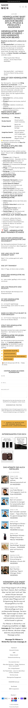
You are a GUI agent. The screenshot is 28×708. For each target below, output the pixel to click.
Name (3, 375)
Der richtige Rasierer (14, 668)
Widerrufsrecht (14, 655)
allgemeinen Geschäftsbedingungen (15, 410)
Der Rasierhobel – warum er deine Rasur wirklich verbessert (14, 671)
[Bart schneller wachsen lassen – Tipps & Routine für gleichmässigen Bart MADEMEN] (5, 513)
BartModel (14, 686)
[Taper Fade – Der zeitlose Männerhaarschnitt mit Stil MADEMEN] (5, 479)
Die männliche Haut (14, 662)
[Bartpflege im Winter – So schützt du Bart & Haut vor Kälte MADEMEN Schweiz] (5, 525)
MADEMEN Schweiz (14, 682)
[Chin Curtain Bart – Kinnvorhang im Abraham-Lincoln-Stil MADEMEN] (5, 558)
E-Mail (3, 382)
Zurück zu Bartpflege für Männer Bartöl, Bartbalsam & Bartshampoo (14, 424)
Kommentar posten (14, 405)
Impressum (14, 647)
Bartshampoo (21, 171)
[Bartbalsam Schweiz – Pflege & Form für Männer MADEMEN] (5, 537)
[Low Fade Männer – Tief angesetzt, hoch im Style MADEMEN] (5, 491)
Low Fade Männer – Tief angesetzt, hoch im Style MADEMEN (18, 492)
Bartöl (17, 168)
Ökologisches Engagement (14, 677)
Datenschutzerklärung (14, 657)
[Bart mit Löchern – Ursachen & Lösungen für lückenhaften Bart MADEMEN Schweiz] (5, 501)
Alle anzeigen (14, 472)
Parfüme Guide (14, 675)
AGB (14, 652)
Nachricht (5, 389)
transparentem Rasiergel (18, 164)
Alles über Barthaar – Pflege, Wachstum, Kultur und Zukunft (14, 665)
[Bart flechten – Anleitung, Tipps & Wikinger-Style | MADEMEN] (5, 570)
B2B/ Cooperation (14, 688)
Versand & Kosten (14, 650)
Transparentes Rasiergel (15, 356)
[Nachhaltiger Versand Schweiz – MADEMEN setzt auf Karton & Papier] (5, 546)
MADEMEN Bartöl (11, 350)
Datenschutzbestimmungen (10, 412)
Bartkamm (8, 359)
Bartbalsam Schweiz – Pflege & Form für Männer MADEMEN (17, 537)
